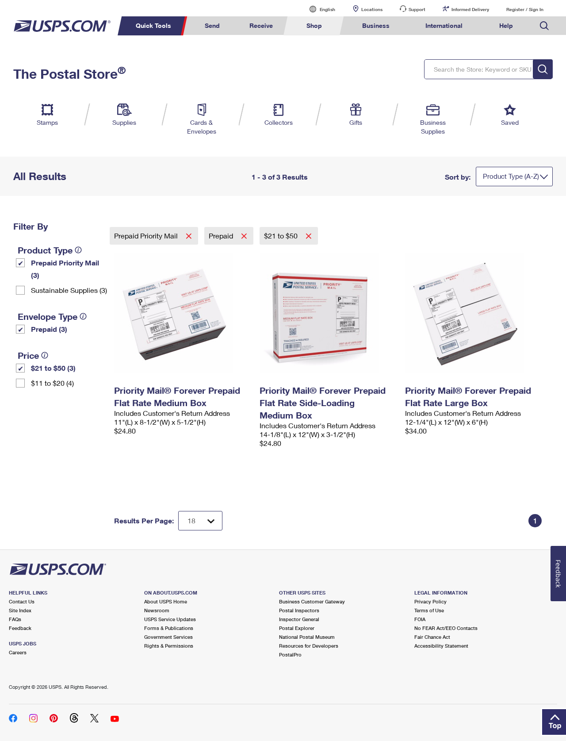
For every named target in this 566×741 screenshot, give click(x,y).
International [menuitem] (444, 25)
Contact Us (21, 601)
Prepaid (222, 235)
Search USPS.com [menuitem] (544, 25)
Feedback (20, 628)
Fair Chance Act (432, 637)
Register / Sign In (524, 9)
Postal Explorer (296, 628)
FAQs (15, 619)
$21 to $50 (281, 235)
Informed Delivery (470, 9)
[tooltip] (78, 249)
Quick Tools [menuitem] (153, 25)
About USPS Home (165, 601)
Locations (371, 9)
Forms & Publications (168, 628)
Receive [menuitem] (261, 25)
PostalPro (290, 654)
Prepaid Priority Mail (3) (65, 268)
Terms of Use (429, 610)
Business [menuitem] (376, 25)
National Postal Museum (307, 637)
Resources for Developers (308, 646)
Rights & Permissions (168, 646)
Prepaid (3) (49, 329)
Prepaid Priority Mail (147, 235)
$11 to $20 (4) (52, 383)
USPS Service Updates (170, 619)
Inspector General (299, 619)
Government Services (168, 637)
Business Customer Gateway (312, 601)
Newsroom (156, 610)
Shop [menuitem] (314, 25)
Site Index (20, 610)
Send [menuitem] (212, 25)
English (318, 9)
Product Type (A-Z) (511, 176)
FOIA (419, 619)
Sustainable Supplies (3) (69, 290)
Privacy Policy (430, 601)
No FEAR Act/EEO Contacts (446, 628)
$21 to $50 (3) (53, 368)
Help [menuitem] (506, 25)
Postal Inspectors (299, 610)
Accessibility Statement (441, 646)
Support (417, 9)
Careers (18, 652)
